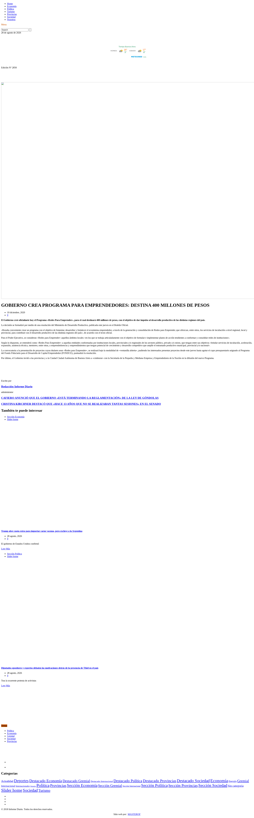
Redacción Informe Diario (16, 386)
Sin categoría (236, 785)
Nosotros (11, 19)
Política (10, 9)
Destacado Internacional (102, 781)
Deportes (21, 781)
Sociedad (11, 17)
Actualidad (7, 781)
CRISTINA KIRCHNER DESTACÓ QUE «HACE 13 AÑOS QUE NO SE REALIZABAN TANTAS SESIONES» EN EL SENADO (81, 403)
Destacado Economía (45, 781)
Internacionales (23, 786)
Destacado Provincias (159, 781)
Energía (233, 781)
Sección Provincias (183, 785)
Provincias (12, 14)
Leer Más (5, 548)
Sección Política (14, 554)
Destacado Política (127, 781)
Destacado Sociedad (193, 780)
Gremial (11, 736)
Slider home (12, 419)
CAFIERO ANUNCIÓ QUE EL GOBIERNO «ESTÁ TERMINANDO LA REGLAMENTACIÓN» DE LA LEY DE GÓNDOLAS (80, 397)
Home (10, 3)
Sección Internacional (132, 786)
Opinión (33, 786)
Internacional (8, 786)
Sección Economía (15, 416)
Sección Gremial (110, 786)
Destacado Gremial (76, 781)
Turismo (11, 11)
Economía (11, 6)
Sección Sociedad (212, 785)
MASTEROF (134, 814)
